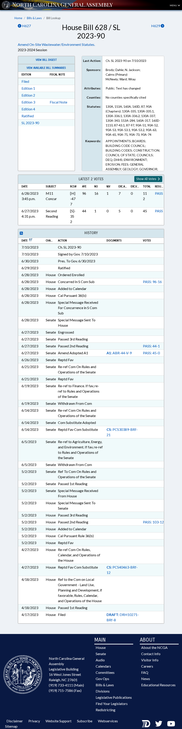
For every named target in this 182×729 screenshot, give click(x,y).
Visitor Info (149, 660)
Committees (105, 672)
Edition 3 (28, 102)
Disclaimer (14, 721)
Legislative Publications (114, 697)
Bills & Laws (34, 18)
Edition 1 (28, 88)
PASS (159, 193)
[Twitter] (158, 723)
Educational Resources (158, 685)
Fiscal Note (58, 102)
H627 (26, 26)
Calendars (103, 666)
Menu (173, 5)
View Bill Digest (46, 60)
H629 (156, 26)
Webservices (108, 721)
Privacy (34, 721)
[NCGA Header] (62, 5)
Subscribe (84, 721)
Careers (147, 666)
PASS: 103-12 (153, 522)
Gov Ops (102, 678)
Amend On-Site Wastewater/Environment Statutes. (56, 44)
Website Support (58, 721)
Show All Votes (146, 179)
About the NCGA (154, 647)
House (101, 647)
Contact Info (150, 654)
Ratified (28, 116)
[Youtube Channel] (171, 723)
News (145, 678)
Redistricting (105, 710)
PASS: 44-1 (151, 346)
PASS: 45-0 (151, 353)
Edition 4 (28, 109)
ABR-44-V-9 (119, 353)
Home (18, 18)
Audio (100, 660)
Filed (25, 81)
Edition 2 (28, 95)
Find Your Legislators (112, 703)
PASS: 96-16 (152, 281)
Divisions (103, 691)
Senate (101, 654)
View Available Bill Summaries (46, 68)
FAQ (144, 672)
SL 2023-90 (30, 123)
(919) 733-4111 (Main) (66, 685)
